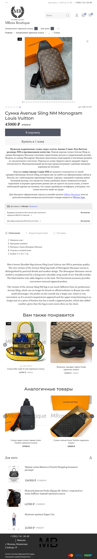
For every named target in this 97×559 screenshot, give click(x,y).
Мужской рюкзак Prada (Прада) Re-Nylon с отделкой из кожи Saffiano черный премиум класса (54, 492)
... (49, 32)
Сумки (57, 32)
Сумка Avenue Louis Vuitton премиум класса (71, 441)
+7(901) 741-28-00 (83, 2)
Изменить (33, 206)
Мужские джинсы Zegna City (40, 514)
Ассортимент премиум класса (19, 28)
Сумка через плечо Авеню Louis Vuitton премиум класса (26, 441)
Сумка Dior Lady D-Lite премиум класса (25, 368)
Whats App (79, 197)
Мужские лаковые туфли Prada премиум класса (71, 368)
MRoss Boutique (72, 194)
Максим (21, 540)
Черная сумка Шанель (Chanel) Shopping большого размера (51, 468)
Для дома (45, 28)
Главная (8, 32)
